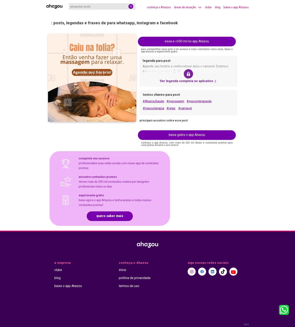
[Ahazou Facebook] (202, 272)
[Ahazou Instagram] (192, 272)
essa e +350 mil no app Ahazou (187, 41)
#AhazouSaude (153, 101)
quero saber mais (109, 216)
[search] (130, 6)
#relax (170, 108)
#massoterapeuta (199, 101)
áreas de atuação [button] (185, 7)
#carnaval (185, 108)
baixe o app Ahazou (236, 7)
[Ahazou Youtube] (233, 272)
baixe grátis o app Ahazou (187, 135)
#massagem (175, 101)
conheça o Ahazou (159, 7)
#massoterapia (153, 108)
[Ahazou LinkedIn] (213, 272)
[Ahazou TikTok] (223, 272)
